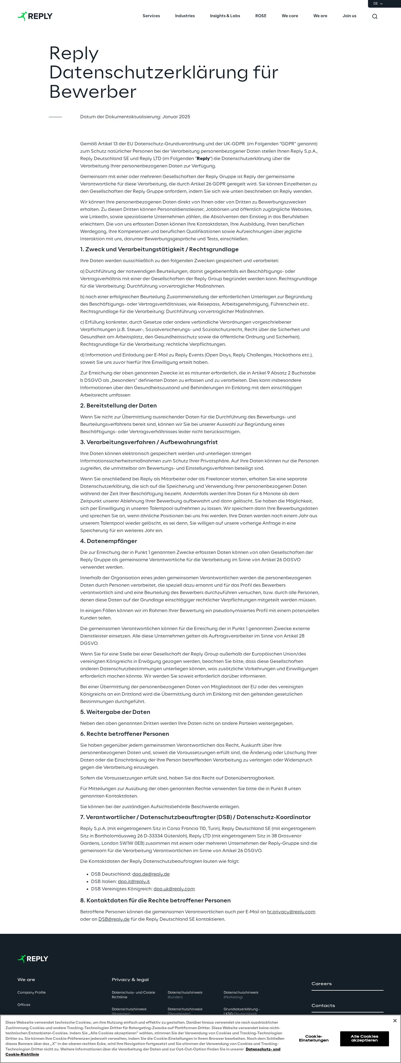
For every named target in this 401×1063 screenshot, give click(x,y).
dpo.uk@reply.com (174, 889)
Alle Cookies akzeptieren (364, 1038)
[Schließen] (395, 1021)
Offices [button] (23, 1005)
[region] (200, 1039)
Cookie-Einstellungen (314, 1038)
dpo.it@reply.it (134, 881)
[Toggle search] (375, 16)
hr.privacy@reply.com (291, 912)
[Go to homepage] (35, 16)
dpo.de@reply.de (151, 874)
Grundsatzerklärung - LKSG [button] (242, 1012)
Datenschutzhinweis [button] (129, 1012)
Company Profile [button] (31, 992)
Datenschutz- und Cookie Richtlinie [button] (133, 995)
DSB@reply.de (114, 919)
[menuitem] (151, 16)
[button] (348, 984)
